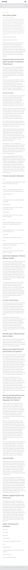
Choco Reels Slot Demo (10, 25)
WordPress (23, 567)
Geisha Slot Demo (8, 29)
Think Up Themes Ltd (12, 567)
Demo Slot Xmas (11, 28)
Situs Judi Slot (11, 17)
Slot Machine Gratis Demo (11, 32)
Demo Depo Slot (15, 26)
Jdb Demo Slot (15, 29)
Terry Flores (5, 17)
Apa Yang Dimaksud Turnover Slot (11, 20)
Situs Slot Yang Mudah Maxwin (13, 31)
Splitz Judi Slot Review (9, 15)
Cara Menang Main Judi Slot (15, 22)
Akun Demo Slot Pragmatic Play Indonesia (11, 19)
